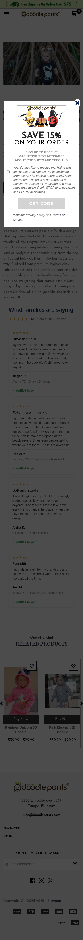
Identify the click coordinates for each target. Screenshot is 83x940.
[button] (77, 103)
